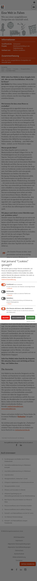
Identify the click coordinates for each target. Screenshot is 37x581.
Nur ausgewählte (18, 317)
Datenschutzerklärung (8, 279)
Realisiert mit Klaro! (31, 321)
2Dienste (9, 295)
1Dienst (8, 304)
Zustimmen (30, 317)
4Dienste (9, 288)
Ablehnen (5, 317)
